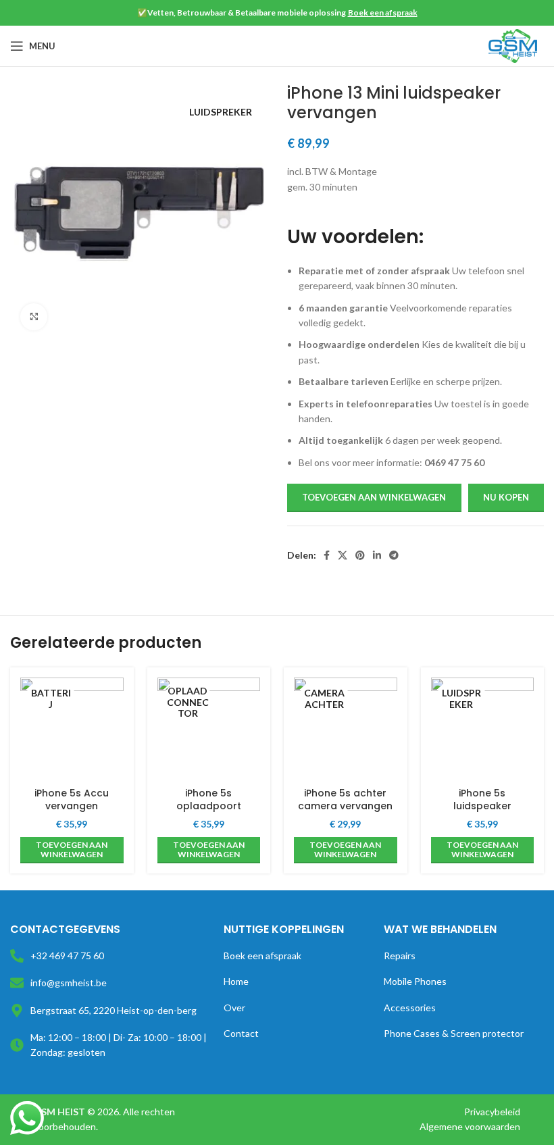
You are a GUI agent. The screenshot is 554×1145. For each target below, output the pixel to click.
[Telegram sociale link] (394, 555)
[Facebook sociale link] (327, 555)
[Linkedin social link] (377, 555)
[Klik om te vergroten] (33, 316)
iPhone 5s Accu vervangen (71, 799)
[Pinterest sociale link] (360, 555)
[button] (72, 850)
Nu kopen (506, 497)
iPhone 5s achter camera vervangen (345, 799)
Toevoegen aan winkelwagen (374, 497)
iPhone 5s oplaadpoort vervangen (208, 806)
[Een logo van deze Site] (512, 45)
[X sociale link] (342, 555)
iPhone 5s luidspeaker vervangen (482, 806)
